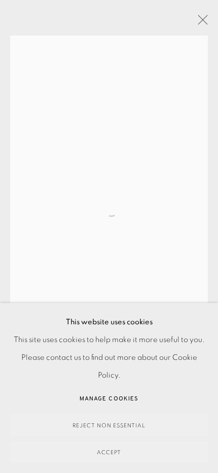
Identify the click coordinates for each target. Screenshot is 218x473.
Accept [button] (109, 452)
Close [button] (200, 22)
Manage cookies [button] (109, 399)
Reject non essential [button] (109, 425)
